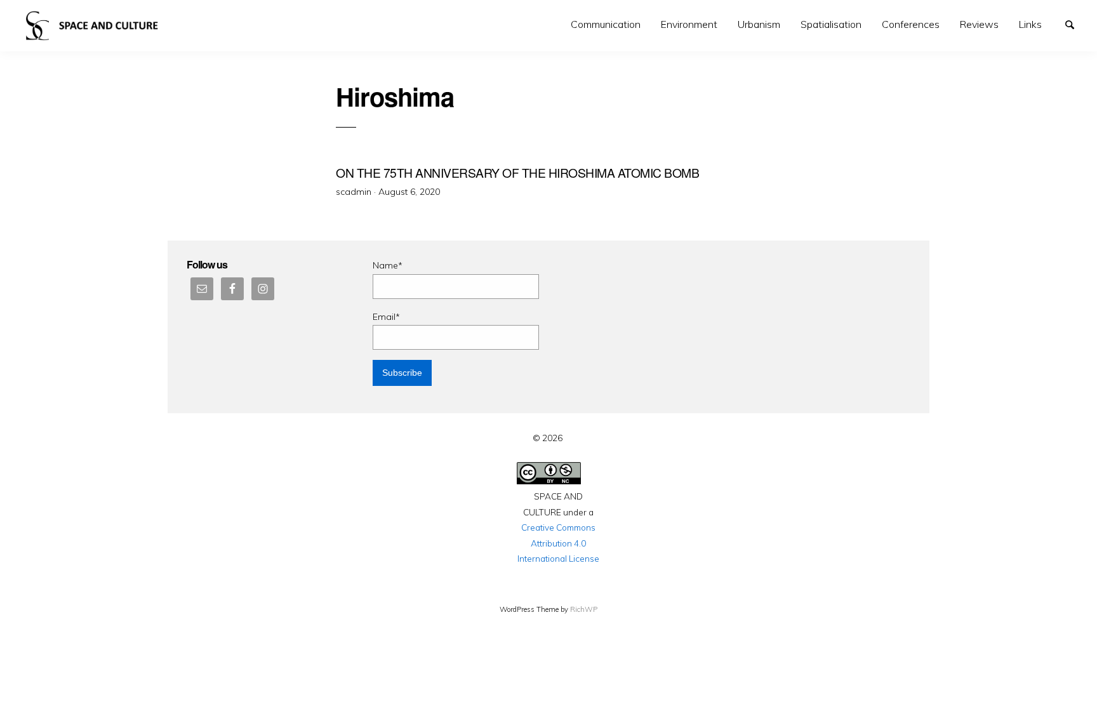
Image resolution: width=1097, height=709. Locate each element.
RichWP (583, 609)
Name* (387, 265)
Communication (606, 24)
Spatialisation (831, 24)
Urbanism (759, 24)
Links (1030, 24)
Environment (689, 24)
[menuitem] (606, 24)
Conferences (911, 24)
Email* (386, 316)
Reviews (979, 24)
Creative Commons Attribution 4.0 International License (558, 543)
